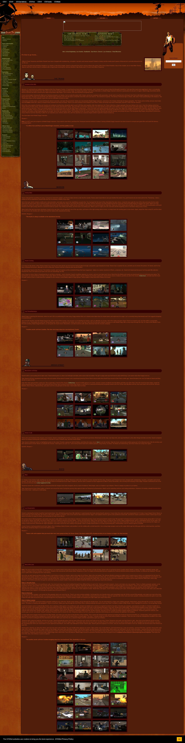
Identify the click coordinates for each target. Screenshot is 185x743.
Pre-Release (6, 114)
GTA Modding (7, 151)
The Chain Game (68, 36)
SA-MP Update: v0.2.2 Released (72, 39)
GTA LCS (5, 144)
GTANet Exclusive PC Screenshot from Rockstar (106, 36)
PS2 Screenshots (8, 118)
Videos (5, 120)
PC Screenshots (7, 115)
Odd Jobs (5, 81)
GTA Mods (57, 1)
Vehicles (5, 76)
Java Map (6, 84)
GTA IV (11, 1)
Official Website (7, 127)
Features (5, 51)
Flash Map (6, 85)
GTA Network (6, 136)
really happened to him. (44, 483)
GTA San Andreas (21, 1)
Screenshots (6, 112)
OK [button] (179, 739)
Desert (5, 66)
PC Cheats (6, 102)
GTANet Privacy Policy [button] (64, 739)
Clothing (5, 91)
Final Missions (7, 69)
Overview (5, 45)
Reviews (5, 55)
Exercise (5, 94)
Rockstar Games (8, 130)
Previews (5, 54)
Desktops (5, 123)
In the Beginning (7, 60)
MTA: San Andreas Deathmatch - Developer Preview (77, 35)
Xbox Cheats (6, 105)
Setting (5, 46)
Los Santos (6, 61)
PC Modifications (8, 73)
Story (4, 48)
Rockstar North (7, 129)
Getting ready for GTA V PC (101, 38)
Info (64, 51)
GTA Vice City (7, 147)
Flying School (7, 75)
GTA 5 (4, 139)
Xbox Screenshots (8, 117)
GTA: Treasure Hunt (69, 38)
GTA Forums (48, 1)
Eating (5, 93)
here (98, 442)
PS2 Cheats (6, 103)
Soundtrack (6, 52)
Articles (5, 40)
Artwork (5, 121)
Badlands (5, 63)
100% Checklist (7, 82)
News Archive (7, 39)
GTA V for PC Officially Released (103, 35)
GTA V (4, 1)
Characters (6, 49)
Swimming (6, 96)
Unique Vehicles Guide (9, 79)
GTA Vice (32, 1)
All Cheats (6, 100)
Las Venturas (6, 67)
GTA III (40, 1)
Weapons (5, 78)
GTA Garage (6, 150)
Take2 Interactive (8, 132)
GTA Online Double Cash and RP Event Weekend (107, 40)
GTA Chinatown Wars (9, 141)
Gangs (5, 90)
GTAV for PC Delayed (100, 39)
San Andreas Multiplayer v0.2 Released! (74, 40)
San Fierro (6, 64)
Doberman (142, 276)
